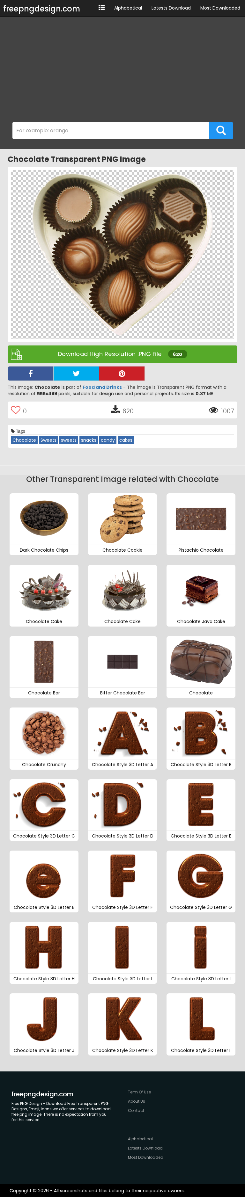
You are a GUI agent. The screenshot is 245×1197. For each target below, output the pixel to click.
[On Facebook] (31, 373)
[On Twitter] (76, 373)
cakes (125, 440)
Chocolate (24, 440)
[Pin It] (122, 373)
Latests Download (171, 8)
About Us (136, 1101)
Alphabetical (128, 8)
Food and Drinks (102, 387)
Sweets (48, 440)
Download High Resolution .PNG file (120, 354)
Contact (136, 1110)
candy (108, 440)
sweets (69, 440)
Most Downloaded (220, 8)
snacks (88, 440)
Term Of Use (139, 1092)
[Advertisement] (122, 70)
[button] (101, 8)
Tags (20, 431)
